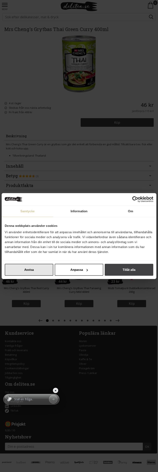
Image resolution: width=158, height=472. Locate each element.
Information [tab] (79, 211)
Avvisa (29, 269)
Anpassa (76, 269)
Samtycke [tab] (27, 211)
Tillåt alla (129, 269)
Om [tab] (130, 211)
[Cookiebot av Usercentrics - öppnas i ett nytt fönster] (135, 199)
